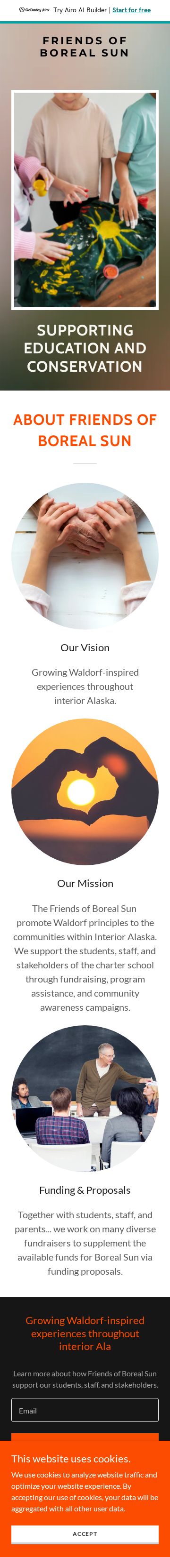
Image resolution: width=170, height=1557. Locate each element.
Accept (85, 1533)
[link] (85, 53)
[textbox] (85, 1410)
